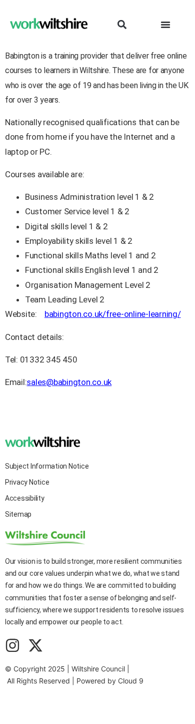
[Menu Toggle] (165, 25)
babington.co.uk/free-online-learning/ (112, 314)
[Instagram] (12, 645)
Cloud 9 (131, 680)
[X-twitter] (35, 645)
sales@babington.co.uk (69, 382)
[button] (122, 24)
